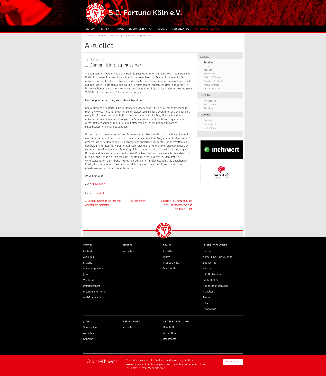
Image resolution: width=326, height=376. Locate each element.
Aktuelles (115, 36)
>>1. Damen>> (98, 183)
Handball (100, 193)
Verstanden (232, 361)
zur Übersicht (138, 200)
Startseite (90, 36)
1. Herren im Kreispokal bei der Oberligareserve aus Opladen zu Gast (176, 204)
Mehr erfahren (156, 368)
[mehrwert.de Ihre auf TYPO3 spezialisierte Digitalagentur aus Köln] (221, 149)
